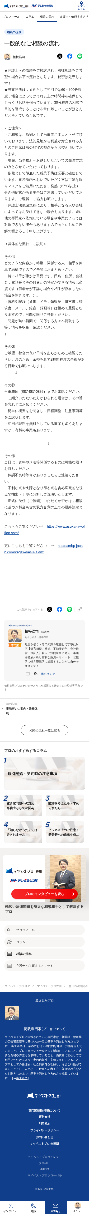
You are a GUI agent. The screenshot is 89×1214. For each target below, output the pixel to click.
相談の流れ (14, 32)
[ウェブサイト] (27, 674)
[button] (48, 673)
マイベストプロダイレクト (45, 1157)
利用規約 (44, 1123)
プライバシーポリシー (44, 1130)
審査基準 (22, 1078)
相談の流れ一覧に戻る (44, 730)
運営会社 (44, 1116)
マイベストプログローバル (45, 1175)
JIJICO (44, 1169)
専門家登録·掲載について (44, 1110)
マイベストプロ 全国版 (44, 1143)
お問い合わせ (44, 1137)
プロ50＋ (45, 1163)
